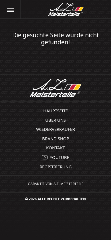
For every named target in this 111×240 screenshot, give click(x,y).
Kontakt (55, 147)
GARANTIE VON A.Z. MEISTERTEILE (55, 183)
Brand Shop (55, 138)
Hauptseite (55, 110)
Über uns (55, 120)
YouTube (59, 157)
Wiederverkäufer (55, 129)
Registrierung (56, 166)
